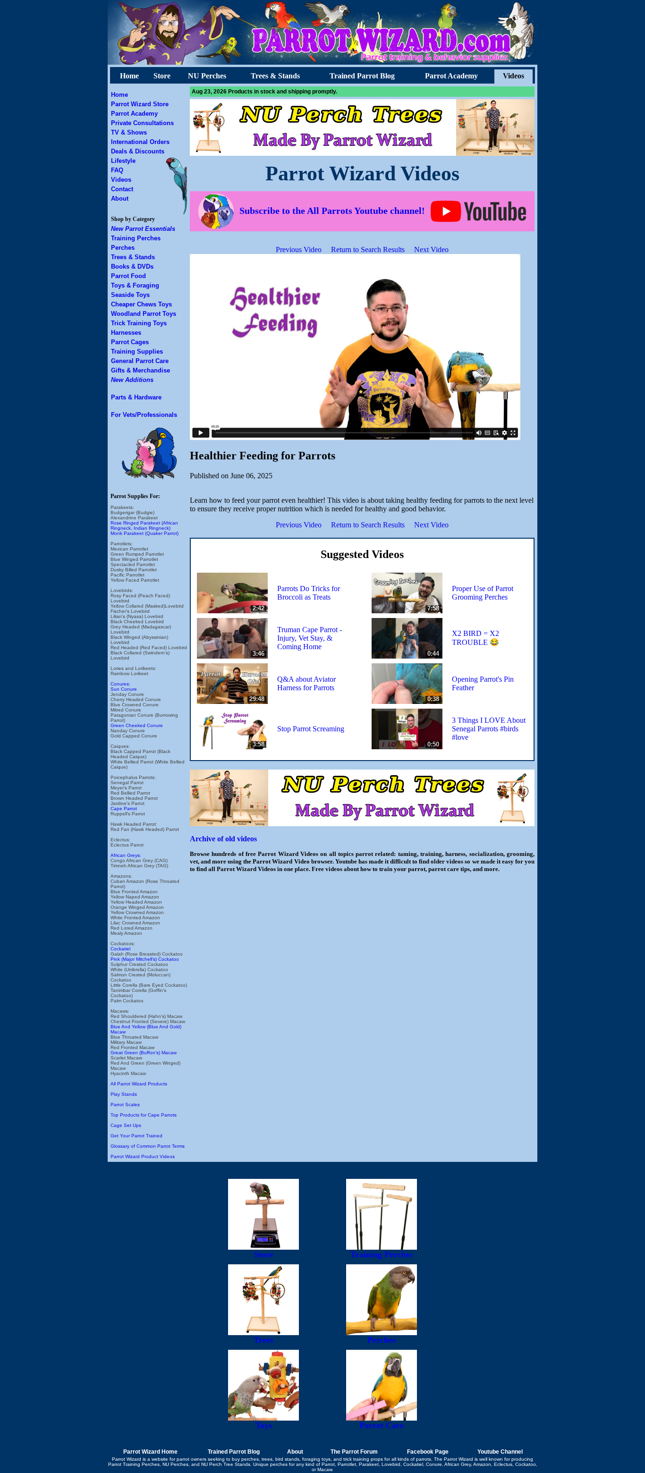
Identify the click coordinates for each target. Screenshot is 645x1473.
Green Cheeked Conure (136, 725)
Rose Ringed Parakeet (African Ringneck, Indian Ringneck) (144, 525)
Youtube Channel (500, 1451)
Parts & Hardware (136, 397)
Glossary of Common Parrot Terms (147, 1146)
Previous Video (299, 250)
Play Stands (123, 1094)
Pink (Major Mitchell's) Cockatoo (144, 959)
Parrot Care (381, 1425)
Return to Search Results (368, 250)
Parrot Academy (451, 76)
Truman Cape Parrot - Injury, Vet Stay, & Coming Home (309, 638)
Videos (513, 76)
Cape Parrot (123, 808)
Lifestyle (123, 160)
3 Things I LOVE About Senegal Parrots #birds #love (489, 728)
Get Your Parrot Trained (136, 1135)
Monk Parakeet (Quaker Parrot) (144, 533)
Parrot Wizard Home (150, 1451)
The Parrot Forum (354, 1451)
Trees (263, 1340)
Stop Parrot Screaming (310, 729)
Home (129, 76)
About (119, 198)
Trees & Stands (275, 76)
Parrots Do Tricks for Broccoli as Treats (308, 592)
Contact (122, 189)
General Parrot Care (140, 360)
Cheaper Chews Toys (141, 304)
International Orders (140, 141)
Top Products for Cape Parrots (143, 1114)
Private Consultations (142, 123)
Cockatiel (120, 948)
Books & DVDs (132, 266)
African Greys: (125, 855)
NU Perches (207, 76)
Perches (123, 247)
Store (161, 76)
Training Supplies (137, 351)
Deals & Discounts (137, 151)
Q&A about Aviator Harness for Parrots (306, 683)
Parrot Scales (125, 1104)
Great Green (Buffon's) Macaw (143, 1052)
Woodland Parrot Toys (143, 313)
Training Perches (136, 238)
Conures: (120, 683)
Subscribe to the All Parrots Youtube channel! (332, 210)
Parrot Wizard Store (140, 104)
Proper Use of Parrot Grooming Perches (482, 592)
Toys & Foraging (135, 285)
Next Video (431, 250)
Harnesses (126, 332)
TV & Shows (129, 132)
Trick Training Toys (139, 323)
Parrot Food (128, 275)
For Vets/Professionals (144, 414)
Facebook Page (428, 1451)
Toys (263, 1425)
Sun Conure (123, 689)
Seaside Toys (130, 294)
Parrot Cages (130, 342)
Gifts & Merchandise (140, 370)
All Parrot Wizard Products (138, 1083)
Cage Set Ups (125, 1125)
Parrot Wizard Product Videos (142, 1156)
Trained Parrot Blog (362, 76)
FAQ (117, 170)
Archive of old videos (223, 839)
